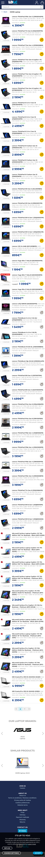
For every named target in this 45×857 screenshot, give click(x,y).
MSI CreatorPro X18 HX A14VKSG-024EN (26, 677)
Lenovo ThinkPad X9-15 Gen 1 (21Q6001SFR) (27, 504)
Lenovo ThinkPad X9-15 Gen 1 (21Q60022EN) (27, 519)
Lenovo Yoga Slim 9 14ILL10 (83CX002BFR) (27, 289)
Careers (22, 788)
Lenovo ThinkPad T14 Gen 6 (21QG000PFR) (27, 31)
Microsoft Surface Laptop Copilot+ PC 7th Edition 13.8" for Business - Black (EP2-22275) (27, 549)
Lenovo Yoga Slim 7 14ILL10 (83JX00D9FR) (27, 275)
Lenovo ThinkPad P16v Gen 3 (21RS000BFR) (27, 476)
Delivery (22, 815)
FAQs (22, 812)
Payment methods (22, 817)
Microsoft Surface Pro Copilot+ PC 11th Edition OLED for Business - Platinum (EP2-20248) (27, 664)
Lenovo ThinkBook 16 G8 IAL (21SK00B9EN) (27, 347)
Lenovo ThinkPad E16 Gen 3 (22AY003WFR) (27, 390)
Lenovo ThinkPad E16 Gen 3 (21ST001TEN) (27, 375)
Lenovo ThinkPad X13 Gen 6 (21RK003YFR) (27, 203)
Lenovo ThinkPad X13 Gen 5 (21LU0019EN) (27, 189)
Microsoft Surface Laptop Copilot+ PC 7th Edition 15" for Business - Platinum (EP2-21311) (27, 635)
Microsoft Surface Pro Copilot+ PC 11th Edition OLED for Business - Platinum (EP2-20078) (27, 650)
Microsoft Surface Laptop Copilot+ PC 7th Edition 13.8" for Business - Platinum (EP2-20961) (27, 578)
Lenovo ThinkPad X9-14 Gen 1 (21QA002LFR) (28, 232)
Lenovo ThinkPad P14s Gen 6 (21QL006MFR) (28, 404)
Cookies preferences (22, 802)
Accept (38, 853)
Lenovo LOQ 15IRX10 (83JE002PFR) (24, 303)
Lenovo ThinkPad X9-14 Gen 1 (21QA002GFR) (28, 217)
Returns (22, 822)
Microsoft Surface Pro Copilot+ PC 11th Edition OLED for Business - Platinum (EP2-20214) (27, 592)
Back (5, 12)
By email (22, 831)
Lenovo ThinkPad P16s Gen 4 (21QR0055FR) (27, 433)
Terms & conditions (15, 798)
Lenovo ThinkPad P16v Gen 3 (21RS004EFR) (27, 16)
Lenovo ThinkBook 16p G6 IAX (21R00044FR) (28, 361)
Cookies (28, 800)
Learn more (32, 844)
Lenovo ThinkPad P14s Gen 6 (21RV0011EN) (27, 418)
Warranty (22, 819)
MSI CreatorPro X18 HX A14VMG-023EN (26, 691)
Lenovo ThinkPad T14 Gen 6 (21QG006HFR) (27, 490)
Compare (6, 26)
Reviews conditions (29, 798)
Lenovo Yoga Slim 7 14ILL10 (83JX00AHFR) (27, 260)
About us (22, 795)
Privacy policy (19, 800)
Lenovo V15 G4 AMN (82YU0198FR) (24, 246)
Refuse (7, 848)
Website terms (22, 805)
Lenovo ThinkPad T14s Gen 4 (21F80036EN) (27, 45)
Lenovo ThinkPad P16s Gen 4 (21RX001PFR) (27, 461)
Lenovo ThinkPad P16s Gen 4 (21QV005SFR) (27, 447)
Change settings (11, 853)
